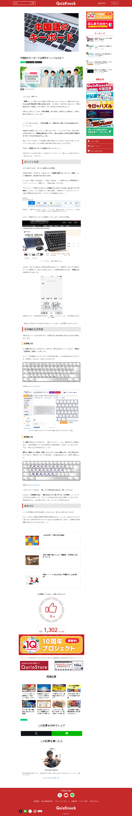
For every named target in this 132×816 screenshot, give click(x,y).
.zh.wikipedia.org (35, 386)
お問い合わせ (94, 801)
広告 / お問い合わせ (97, 151)
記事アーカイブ (95, 146)
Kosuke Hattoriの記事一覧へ (51, 778)
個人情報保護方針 (47, 801)
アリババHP (44, 261)
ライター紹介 (95, 141)
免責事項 (74, 801)
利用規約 (36, 801)
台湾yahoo (31, 430)
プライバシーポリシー (62, 801)
